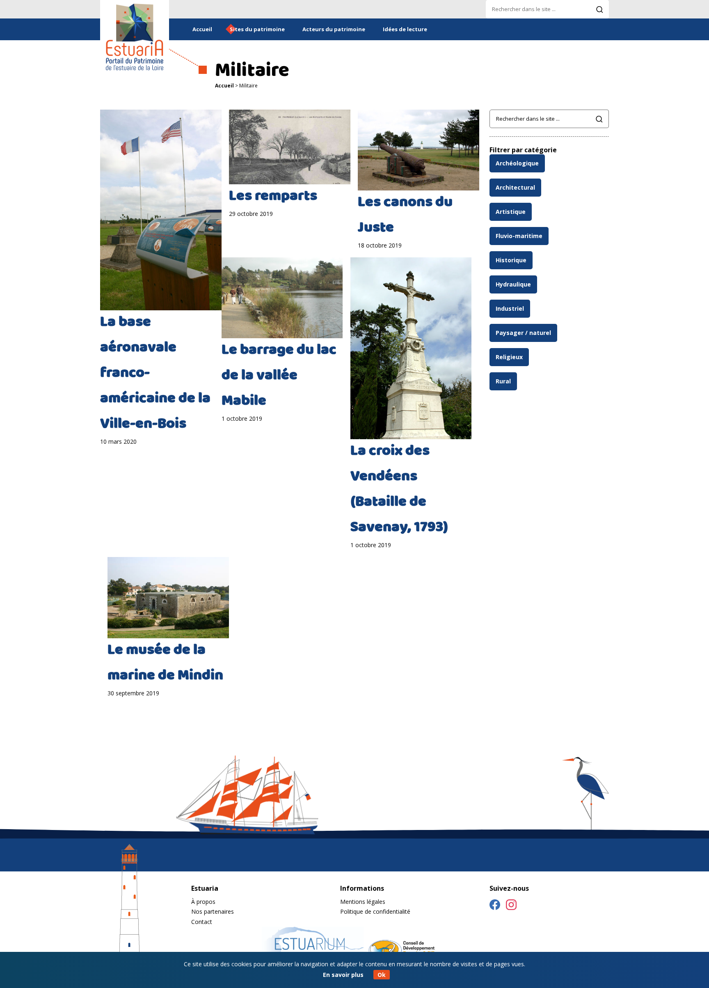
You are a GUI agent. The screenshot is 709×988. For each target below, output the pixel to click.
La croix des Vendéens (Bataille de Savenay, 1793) (399, 490)
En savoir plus (343, 975)
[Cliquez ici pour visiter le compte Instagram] (511, 906)
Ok (381, 975)
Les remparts (273, 197)
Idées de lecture (405, 29)
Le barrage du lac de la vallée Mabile (279, 376)
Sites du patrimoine (257, 29)
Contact (201, 922)
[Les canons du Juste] (418, 150)
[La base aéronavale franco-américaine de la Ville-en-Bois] (161, 210)
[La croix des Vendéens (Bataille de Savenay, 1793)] (411, 348)
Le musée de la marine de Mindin (165, 663)
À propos (203, 901)
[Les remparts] (289, 147)
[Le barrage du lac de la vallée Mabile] (282, 297)
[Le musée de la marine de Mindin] (168, 597)
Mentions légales (362, 901)
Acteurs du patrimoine (333, 29)
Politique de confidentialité (375, 911)
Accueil (202, 29)
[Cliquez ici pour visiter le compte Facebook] (494, 906)
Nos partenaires (212, 911)
